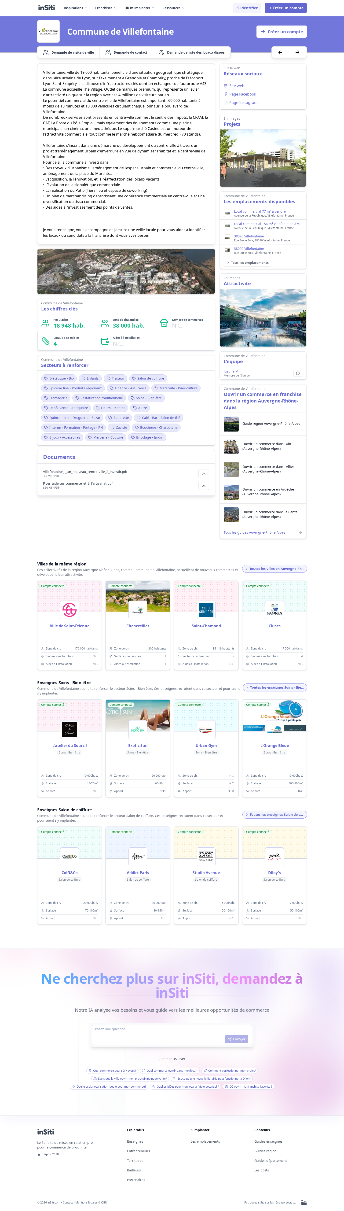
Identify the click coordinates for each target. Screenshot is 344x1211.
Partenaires (136, 1180)
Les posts (261, 1170)
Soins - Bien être (149, 398)
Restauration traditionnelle (102, 398)
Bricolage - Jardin (149, 437)
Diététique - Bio (61, 378)
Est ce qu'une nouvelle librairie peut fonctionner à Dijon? (214, 1079)
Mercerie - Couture (108, 437)
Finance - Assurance (130, 388)
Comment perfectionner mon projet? (232, 1071)
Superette (121, 417)
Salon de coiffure (150, 378)
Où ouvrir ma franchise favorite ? (251, 1087)
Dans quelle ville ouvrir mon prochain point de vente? (132, 1079)
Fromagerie (58, 398)
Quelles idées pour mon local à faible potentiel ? (188, 1087)
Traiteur (118, 378)
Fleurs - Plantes (113, 408)
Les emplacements (205, 1141)
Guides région (265, 1151)
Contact (68, 1202)
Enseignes (135, 1141)
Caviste (121, 427)
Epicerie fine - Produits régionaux (75, 388)
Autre (142, 408)
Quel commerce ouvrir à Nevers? (114, 1071)
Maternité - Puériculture (179, 388)
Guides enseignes (268, 1141)
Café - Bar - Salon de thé (161, 417)
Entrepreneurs (138, 1151)
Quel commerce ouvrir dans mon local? (172, 1071)
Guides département (270, 1160)
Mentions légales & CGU (91, 1202)
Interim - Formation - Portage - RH (76, 427)
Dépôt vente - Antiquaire (68, 408)
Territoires (135, 1160)
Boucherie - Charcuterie (159, 427)
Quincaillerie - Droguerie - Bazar (74, 417)
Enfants (93, 378)
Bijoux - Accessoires (64, 437)
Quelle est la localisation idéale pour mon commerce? (111, 1087)
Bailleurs (134, 1170)
